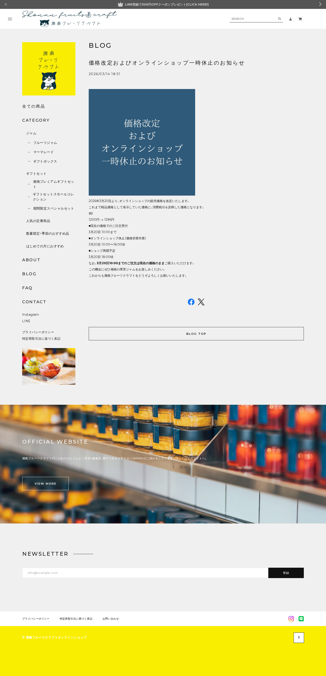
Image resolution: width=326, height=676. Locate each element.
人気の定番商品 (38, 221)
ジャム (31, 133)
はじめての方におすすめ (45, 246)
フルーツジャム (45, 143)
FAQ (27, 288)
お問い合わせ (110, 618)
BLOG (29, 274)
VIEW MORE (45, 483)
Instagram (30, 315)
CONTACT (34, 301)
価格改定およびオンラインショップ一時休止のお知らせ (167, 62)
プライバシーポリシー (38, 332)
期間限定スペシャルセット (53, 208)
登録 (286, 573)
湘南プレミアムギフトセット (53, 184)
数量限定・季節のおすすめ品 (47, 233)
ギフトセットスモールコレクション (53, 196)
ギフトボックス (45, 161)
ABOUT (31, 260)
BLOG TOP (196, 333)
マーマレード (43, 152)
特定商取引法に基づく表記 (41, 339)
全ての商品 (33, 106)
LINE (26, 321)
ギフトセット (36, 173)
